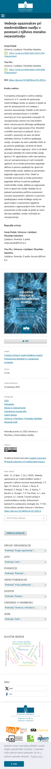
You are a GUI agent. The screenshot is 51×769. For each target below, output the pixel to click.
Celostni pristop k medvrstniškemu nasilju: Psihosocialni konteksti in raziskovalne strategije (23, 359)
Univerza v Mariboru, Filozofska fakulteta (23, 419)
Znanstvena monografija (15, 411)
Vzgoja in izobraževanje (15, 408)
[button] (25, 688)
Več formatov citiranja (16, 518)
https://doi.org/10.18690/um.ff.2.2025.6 (27, 80)
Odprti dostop (10, 415)
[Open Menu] (3, 16)
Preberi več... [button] (37, 756)
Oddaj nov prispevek (16, 533)
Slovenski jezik (10, 422)
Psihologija (9, 404)
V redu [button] (14, 764)
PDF (27, 341)
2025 (6, 401)
